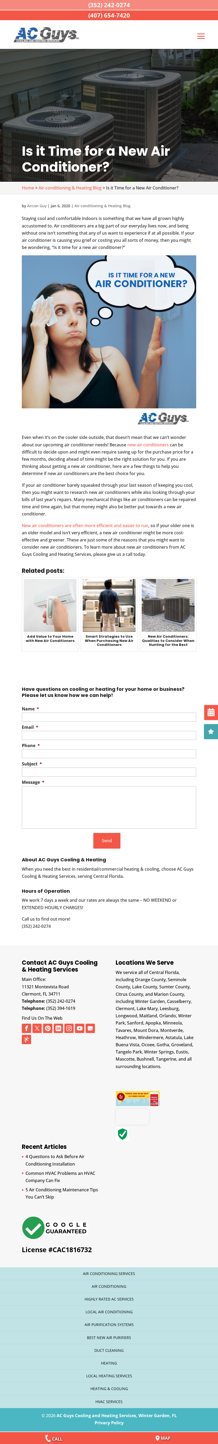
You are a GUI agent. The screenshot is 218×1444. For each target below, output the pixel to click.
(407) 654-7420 (109, 15)
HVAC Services (109, 1401)
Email (30, 727)
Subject (32, 764)
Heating (109, 1363)
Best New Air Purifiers (109, 1337)
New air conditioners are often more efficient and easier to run (85, 525)
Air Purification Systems (109, 1324)
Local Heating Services (109, 1375)
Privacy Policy (109, 1423)
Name (30, 709)
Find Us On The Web (42, 1018)
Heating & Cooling (109, 1388)
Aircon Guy (37, 205)
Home (28, 188)
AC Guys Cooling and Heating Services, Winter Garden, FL (117, 1415)
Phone (31, 745)
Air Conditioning (109, 1286)
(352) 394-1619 (60, 1008)
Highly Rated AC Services (109, 1299)
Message (33, 782)
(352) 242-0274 (60, 1001)
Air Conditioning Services (109, 1273)
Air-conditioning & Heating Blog (102, 205)
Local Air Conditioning (109, 1311)
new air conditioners (148, 445)
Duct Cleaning (109, 1350)
